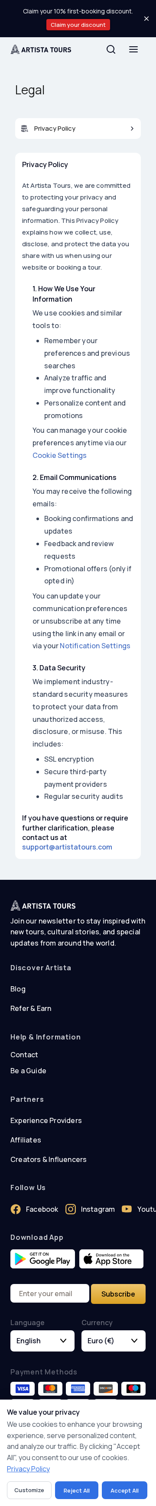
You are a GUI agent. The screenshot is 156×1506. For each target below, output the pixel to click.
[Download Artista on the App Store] (111, 1259)
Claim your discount (78, 25)
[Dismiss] (146, 19)
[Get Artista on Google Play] (42, 1259)
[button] (78, 128)
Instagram (98, 1209)
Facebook (42, 1209)
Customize (29, 1490)
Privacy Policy (28, 1469)
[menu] (133, 49)
